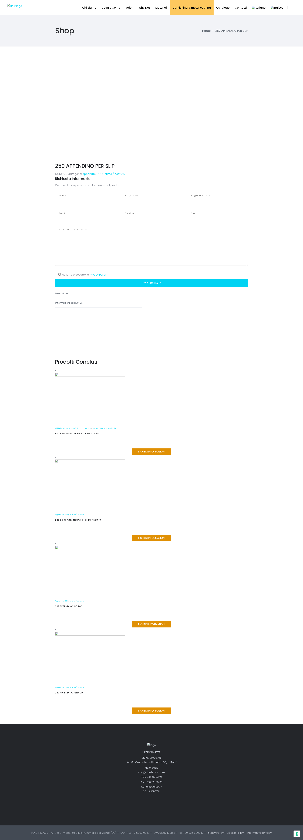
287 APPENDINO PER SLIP (69, 692)
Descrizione (62, 293)
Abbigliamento (61, 428)
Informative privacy (259, 833)
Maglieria (112, 428)
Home (206, 30)
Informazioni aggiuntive (69, 303)
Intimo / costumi (114, 174)
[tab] (98, 293)
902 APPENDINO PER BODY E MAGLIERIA (77, 433)
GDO (100, 174)
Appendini (88, 174)
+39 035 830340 (151, 777)
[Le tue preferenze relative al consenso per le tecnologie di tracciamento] (297, 834)
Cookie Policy (235, 833)
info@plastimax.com (151, 772)
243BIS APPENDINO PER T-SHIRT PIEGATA (78, 520)
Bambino (83, 428)
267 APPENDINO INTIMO (68, 606)
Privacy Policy (98, 274)
